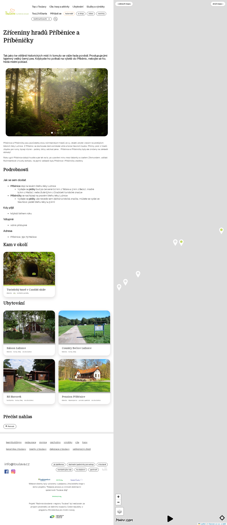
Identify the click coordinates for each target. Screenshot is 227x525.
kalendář (69, 14)
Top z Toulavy (39, 6)
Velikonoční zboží (82, 449)
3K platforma (58, 464)
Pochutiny (55, 442)
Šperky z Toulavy (37, 449)
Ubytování (78, 6)
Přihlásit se (55, 13)
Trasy (84, 442)
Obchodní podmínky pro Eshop (81, 464)
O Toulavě (102, 464)
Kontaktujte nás (64, 470)
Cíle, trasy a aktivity (59, 6)
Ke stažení (80, 470)
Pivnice (43, 442)
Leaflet (203, 524)
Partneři (93, 470)
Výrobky (68, 442)
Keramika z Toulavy (16, 449)
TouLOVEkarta (39, 13)
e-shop (81, 14)
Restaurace (30, 442)
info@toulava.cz (17, 464)
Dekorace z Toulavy (60, 449)
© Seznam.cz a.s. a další (216, 524)
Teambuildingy (14, 442)
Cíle (77, 442)
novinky (101, 14)
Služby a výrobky (96, 6)
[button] (52, 133)
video (90, 14)
